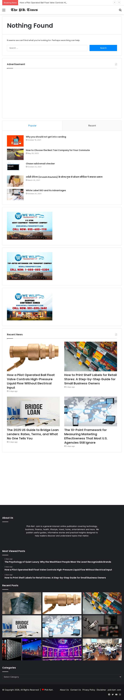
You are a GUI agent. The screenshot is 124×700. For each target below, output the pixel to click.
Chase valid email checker (40, 163)
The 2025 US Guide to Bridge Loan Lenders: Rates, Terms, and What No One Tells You (33, 434)
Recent (92, 125)
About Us (64, 690)
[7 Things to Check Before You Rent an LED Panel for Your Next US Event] (62, 650)
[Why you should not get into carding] (15, 141)
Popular (32, 125)
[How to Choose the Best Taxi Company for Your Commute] (15, 154)
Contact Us (75, 690)
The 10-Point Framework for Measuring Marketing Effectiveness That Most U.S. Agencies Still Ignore (86, 436)
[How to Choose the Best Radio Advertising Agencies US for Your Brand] (102, 626)
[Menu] (3, 11)
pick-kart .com (114, 690)
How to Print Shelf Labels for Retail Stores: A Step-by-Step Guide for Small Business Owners (90, 379)
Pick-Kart (48, 690)
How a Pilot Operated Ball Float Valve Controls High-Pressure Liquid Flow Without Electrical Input (65, 2)
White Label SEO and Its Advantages (46, 190)
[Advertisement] (62, 92)
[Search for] (120, 11)
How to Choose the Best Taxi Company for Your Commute (58, 150)
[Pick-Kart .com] (24, 10)
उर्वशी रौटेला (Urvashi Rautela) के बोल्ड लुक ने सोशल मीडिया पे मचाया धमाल (64, 177)
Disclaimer (101, 690)
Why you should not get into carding (46, 136)
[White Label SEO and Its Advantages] (15, 194)
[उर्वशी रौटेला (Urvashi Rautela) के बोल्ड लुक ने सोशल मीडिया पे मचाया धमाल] (15, 181)
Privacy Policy (88, 690)
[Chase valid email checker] (15, 167)
